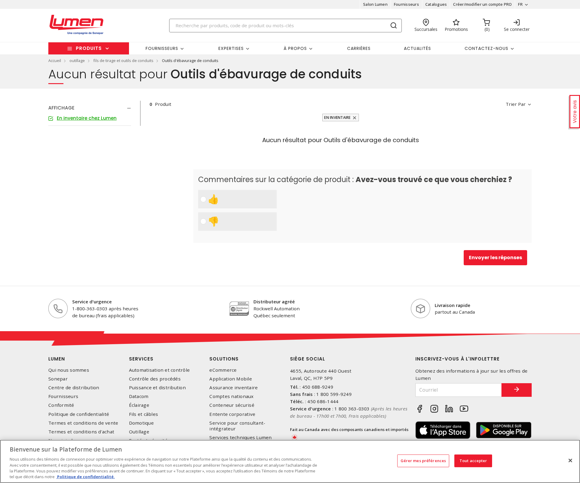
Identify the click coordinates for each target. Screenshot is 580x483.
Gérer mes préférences (423, 460)
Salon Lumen (375, 4)
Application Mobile (230, 379)
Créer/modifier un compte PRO (482, 4)
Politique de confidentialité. (85, 476)
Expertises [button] (231, 48)
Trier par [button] (516, 104)
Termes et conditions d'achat (81, 432)
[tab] (89, 108)
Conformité (61, 405)
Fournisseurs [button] (162, 48)
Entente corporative (232, 414)
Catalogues (436, 4)
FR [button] (520, 4)
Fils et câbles (143, 414)
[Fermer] (570, 460)
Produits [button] (89, 48)
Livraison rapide (452, 305)
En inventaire (337, 117)
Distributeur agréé (274, 302)
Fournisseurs (406, 4)
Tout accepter (473, 460)
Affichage (61, 108)
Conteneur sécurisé (231, 405)
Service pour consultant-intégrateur (237, 426)
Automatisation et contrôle (159, 370)
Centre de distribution (73, 387)
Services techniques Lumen (240, 437)
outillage (77, 60)
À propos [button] (295, 48)
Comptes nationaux (231, 396)
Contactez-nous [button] (486, 48)
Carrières (359, 48)
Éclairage (139, 405)
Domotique (141, 423)
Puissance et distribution (157, 387)
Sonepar (58, 379)
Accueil (54, 60)
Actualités (417, 48)
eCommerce (223, 370)
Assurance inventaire (233, 387)
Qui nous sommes (68, 370)
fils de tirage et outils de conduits (123, 60)
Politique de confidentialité (78, 414)
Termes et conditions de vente (83, 423)
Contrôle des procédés (155, 379)
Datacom (139, 396)
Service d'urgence (92, 302)
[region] (290, 461)
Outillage (139, 432)
